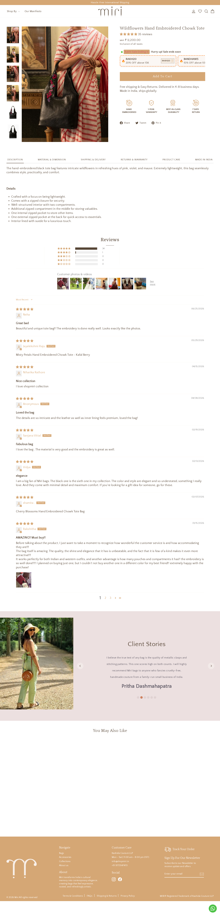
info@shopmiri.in (120, 861)
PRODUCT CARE (171, 159)
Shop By (12, 11)
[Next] (211, 666)
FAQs (90, 896)
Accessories (65, 857)
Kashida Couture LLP (122, 853)
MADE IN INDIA (204, 159)
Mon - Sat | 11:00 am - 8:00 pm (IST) (130, 857)
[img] (24, 309)
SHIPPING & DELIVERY (93, 159)
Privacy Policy (128, 896)
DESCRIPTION (15, 159)
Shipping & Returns (107, 896)
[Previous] (80, 666)
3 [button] (110, 598)
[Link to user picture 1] (23, 580)
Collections (65, 861)
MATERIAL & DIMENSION (52, 159)
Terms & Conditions (73, 896)
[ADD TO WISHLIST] (51, 745)
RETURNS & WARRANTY (134, 159)
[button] (129, 34)
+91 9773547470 (120, 865)
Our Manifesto (33, 11)
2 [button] (105, 598)
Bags (61, 853)
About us (63, 865)
